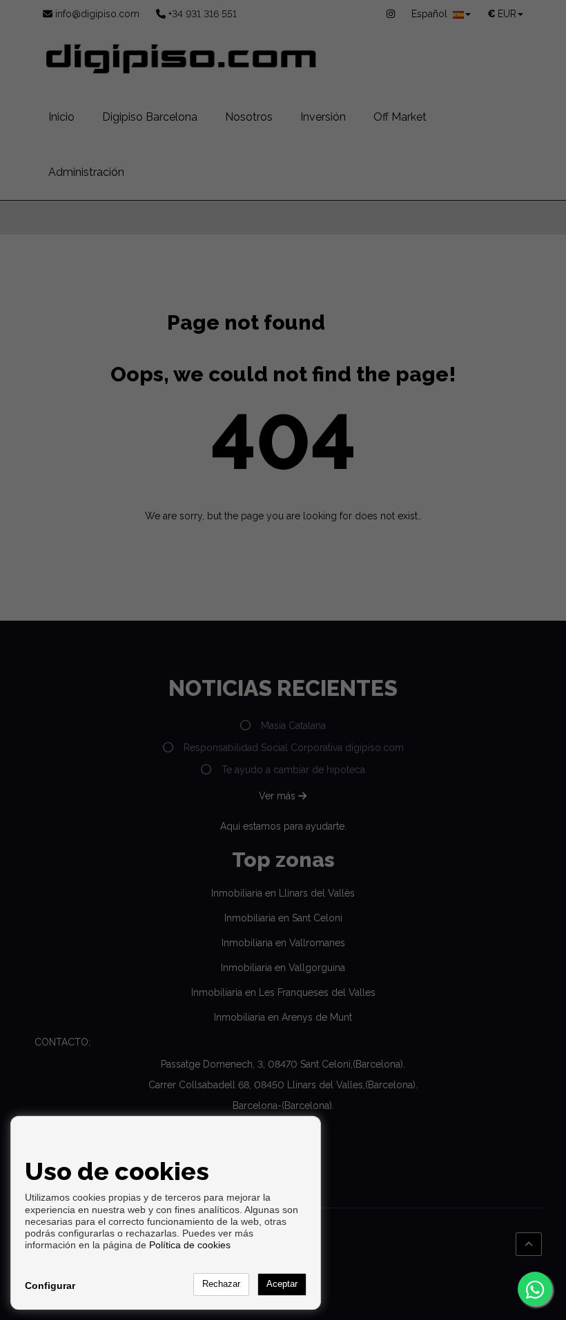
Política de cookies (190, 1244)
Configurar (50, 1285)
